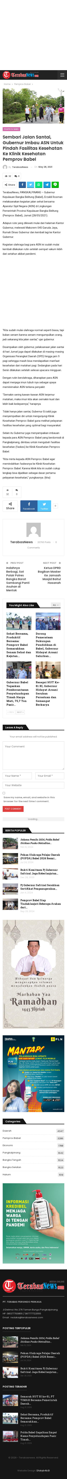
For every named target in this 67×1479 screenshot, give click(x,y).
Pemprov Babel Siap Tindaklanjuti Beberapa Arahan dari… (40, 904)
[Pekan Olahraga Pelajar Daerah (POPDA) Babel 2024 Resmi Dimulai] (10, 858)
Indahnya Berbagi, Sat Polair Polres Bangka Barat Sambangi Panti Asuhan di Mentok (17, 579)
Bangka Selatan (12, 1167)
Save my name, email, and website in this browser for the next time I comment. (29, 799)
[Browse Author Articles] (33, 530)
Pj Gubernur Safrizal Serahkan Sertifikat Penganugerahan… (39, 886)
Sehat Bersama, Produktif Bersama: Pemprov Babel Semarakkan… (36, 1418)
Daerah (7, 1130)
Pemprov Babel (11, 129)
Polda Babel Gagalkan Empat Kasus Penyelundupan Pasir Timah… (38, 1436)
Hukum (7, 1174)
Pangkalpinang (11, 1152)
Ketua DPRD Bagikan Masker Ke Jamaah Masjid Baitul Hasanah (49, 575)
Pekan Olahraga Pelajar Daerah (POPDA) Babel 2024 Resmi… (40, 856)
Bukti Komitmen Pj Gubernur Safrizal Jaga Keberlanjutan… (39, 871)
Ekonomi (8, 1145)
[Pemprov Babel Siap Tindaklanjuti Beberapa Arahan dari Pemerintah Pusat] (10, 904)
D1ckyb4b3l (43, 1470)
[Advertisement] (33, 35)
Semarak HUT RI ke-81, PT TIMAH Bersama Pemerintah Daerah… (38, 1400)
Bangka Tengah (12, 1160)
